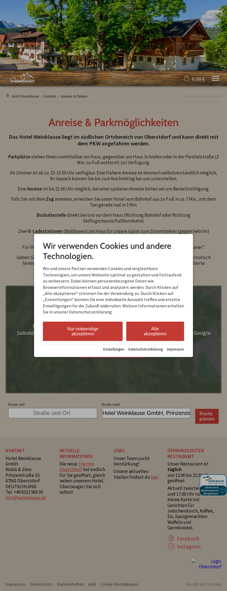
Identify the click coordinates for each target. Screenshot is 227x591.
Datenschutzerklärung (145, 349)
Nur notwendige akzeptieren (83, 331)
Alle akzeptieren (155, 331)
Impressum (175, 349)
